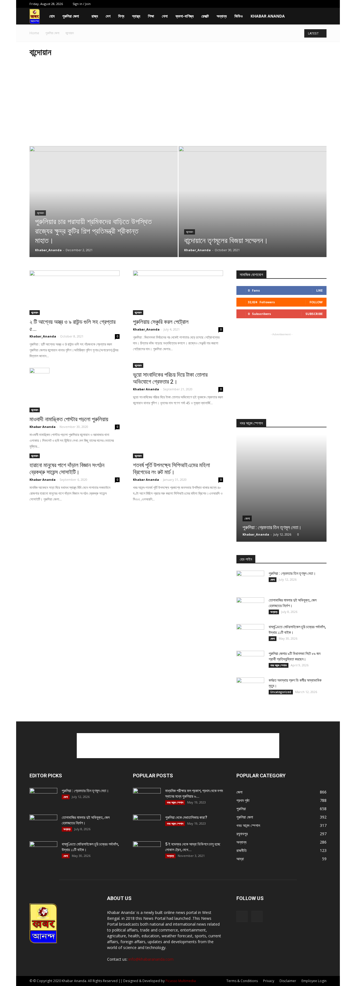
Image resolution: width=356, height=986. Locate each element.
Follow (316, 302)
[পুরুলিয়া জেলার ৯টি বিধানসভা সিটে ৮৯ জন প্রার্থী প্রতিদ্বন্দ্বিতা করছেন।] (250, 660)
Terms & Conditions (242, 980)
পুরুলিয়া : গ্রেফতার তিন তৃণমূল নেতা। (272, 527)
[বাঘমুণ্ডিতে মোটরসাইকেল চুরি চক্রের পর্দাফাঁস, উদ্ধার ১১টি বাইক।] (250, 634)
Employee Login (314, 980)
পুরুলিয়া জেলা (70, 16)
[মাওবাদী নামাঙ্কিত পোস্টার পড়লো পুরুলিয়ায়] (74, 390)
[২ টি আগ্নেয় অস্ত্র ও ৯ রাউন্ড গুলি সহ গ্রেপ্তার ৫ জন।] (74, 292)
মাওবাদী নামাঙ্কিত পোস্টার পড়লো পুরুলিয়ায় (68, 419)
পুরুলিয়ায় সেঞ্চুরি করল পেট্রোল (161, 322)
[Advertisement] (178, 104)
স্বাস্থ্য (136, 16)
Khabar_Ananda (48, 250)
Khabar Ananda (268, 16)
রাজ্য (95, 16)
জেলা (247, 519)
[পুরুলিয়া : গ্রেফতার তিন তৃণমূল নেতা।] (281, 488)
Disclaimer (288, 980)
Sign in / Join (82, 4)
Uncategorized (280, 692)
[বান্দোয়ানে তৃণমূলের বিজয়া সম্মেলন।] (253, 210)
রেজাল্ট (205, 16)
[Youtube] (322, 4)
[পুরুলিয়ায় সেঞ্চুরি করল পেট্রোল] (178, 292)
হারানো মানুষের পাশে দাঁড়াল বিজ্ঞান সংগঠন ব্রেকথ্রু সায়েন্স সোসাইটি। (66, 468)
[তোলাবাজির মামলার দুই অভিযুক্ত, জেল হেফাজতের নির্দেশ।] (250, 607)
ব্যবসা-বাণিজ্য (184, 16)
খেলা (165, 16)
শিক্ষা (151, 16)
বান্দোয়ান (40, 213)
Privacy (268, 980)
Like (319, 290)
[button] (320, 16)
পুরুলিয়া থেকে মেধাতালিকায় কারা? (186, 817)
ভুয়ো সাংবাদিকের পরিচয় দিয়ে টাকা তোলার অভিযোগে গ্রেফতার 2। (170, 378)
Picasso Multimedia (180, 980)
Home (34, 33)
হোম (52, 16)
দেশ (108, 16)
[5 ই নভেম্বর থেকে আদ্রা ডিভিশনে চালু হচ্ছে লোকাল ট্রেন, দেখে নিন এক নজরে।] (147, 851)
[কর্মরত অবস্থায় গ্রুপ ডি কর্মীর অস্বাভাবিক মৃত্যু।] (250, 687)
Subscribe (314, 314)
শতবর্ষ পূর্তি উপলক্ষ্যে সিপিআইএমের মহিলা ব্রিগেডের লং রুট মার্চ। (171, 468)
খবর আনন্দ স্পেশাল (278, 665)
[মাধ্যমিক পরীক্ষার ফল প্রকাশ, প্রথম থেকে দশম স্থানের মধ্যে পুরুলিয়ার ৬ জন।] (147, 797)
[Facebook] (313, 4)
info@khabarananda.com (151, 959)
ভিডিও (238, 16)
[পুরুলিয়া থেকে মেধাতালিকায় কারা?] (147, 824)
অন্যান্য (222, 16)
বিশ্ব (121, 16)
